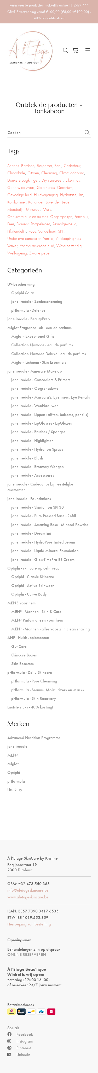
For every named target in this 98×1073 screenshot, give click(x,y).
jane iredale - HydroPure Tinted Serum (43, 542)
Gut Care (19, 646)
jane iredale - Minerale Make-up (34, 371)
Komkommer (16, 202)
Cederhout (72, 165)
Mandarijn (15, 209)
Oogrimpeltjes (61, 216)
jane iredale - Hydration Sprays (37, 449)
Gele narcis (46, 187)
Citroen (33, 172)
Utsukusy (14, 789)
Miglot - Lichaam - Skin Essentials (38, 362)
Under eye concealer (24, 238)
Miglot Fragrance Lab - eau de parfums (39, 327)
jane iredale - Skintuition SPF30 (37, 507)
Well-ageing (17, 253)
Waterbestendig (69, 245)
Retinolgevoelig (64, 223)
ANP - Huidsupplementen (28, 637)
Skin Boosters (22, 663)
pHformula (16, 781)
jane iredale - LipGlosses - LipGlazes (41, 423)
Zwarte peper (40, 253)
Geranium (64, 187)
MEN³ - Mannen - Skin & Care (36, 611)
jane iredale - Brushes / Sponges (38, 431)
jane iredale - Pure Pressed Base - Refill (43, 515)
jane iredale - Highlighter (32, 440)
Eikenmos (73, 180)
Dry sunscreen (52, 180)
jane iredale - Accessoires (32, 475)
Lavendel (53, 202)
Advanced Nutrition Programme (33, 737)
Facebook (24, 1034)
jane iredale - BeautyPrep (28, 318)
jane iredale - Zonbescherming (36, 301)
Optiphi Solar (22, 292)
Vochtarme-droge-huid (37, 245)
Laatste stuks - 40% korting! (30, 707)
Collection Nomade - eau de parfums (42, 344)
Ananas (13, 165)
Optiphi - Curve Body (29, 594)
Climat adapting (71, 172)
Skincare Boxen (24, 654)
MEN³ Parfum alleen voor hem (37, 620)
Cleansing (49, 172)
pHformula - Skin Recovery (33, 698)
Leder (66, 202)
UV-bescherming (20, 284)
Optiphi (13, 772)
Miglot (13, 763)
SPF (61, 231)
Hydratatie (68, 194)
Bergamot (44, 165)
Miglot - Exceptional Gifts (32, 336)
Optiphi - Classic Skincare (32, 576)
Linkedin (23, 1054)
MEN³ (12, 755)
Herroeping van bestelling (29, 924)
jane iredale (17, 746)
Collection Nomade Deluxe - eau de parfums (48, 353)
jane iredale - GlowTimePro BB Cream (42, 559)
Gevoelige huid (19, 194)
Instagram (24, 1041)
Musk (47, 209)
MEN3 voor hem (21, 602)
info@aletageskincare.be (28, 890)
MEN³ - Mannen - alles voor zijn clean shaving (50, 628)
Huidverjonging (46, 194)
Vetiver (12, 245)
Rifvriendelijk (16, 231)
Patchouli (81, 216)
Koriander (35, 202)
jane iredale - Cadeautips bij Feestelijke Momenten (40, 486)
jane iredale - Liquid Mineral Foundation (45, 550)
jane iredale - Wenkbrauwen (35, 405)
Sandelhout (47, 231)
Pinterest (23, 1047)
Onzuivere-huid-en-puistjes (27, 216)
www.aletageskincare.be (27, 896)
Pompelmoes (40, 223)
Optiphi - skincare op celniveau (33, 568)
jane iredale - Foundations (29, 498)
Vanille (48, 238)
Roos (32, 231)
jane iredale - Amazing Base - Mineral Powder (49, 524)
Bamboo (27, 165)
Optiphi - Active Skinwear (32, 585)
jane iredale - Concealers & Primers (40, 379)
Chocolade (16, 172)
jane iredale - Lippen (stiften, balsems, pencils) (49, 414)
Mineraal (33, 209)
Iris (81, 194)
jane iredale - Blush (27, 458)
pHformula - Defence (28, 310)
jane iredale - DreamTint (31, 533)
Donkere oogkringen (23, 180)
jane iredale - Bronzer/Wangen (37, 466)
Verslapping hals (68, 238)
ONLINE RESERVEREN (26, 954)
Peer (10, 223)
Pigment (22, 223)
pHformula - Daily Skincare (29, 672)
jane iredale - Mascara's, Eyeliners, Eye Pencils (50, 397)
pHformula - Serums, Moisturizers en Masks (47, 689)
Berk (57, 165)
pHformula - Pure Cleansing (34, 681)
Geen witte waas (20, 187)
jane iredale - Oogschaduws (34, 388)
